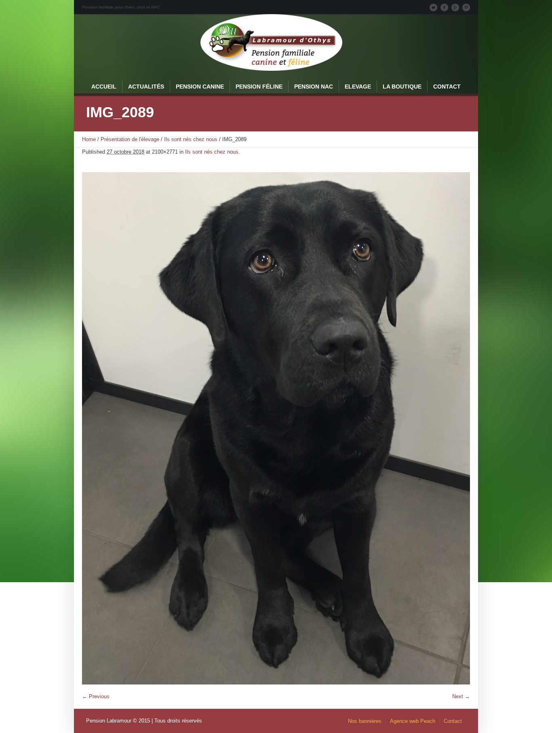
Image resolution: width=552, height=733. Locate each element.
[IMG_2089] (276, 428)
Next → (461, 696)
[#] (466, 7)
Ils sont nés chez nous (190, 139)
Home (89, 139)
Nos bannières (364, 721)
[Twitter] (433, 7)
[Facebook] (444, 7)
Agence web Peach (412, 721)
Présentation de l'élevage (130, 139)
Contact (453, 721)
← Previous (96, 696)
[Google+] (455, 7)
